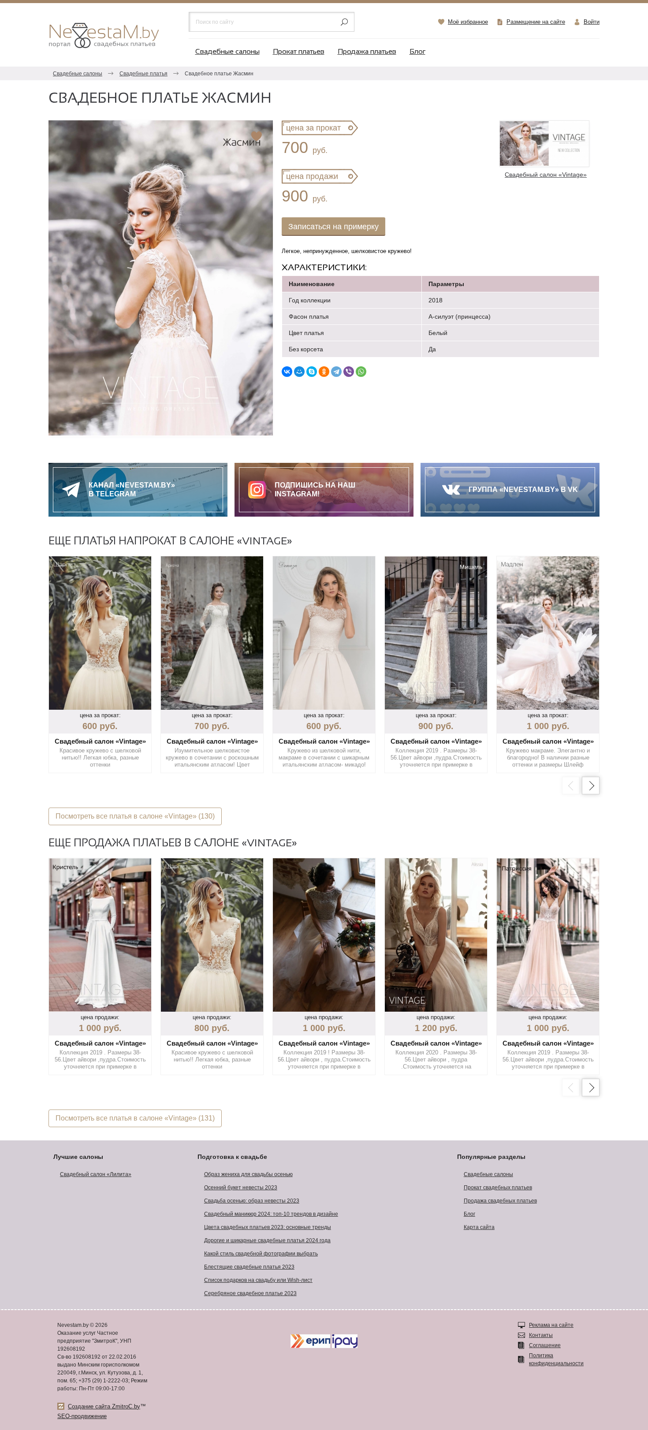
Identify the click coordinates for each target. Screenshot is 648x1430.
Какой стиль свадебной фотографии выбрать (261, 1254)
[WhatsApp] (361, 371)
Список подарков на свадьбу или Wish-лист (258, 1280)
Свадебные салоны (227, 51)
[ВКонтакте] (287, 371)
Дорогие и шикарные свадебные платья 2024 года (267, 1240)
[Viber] (348, 371)
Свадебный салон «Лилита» (95, 1174)
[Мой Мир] (299, 371)
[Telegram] (336, 371)
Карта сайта (479, 1227)
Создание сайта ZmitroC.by (104, 1406)
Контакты (541, 1335)
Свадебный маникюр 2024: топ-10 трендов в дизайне (271, 1214)
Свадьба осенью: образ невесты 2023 (251, 1201)
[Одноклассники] (324, 371)
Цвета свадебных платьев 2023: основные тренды (267, 1227)
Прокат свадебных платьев (498, 1187)
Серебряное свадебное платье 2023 (250, 1293)
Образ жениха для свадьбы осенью (248, 1174)
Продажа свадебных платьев (500, 1201)
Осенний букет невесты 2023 (240, 1187)
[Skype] (311, 371)
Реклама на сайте (551, 1325)
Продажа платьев (367, 51)
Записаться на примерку (333, 226)
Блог (417, 51)
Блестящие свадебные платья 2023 (249, 1267)
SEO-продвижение (82, 1416)
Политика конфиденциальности (556, 1359)
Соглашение (545, 1345)
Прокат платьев (298, 51)
